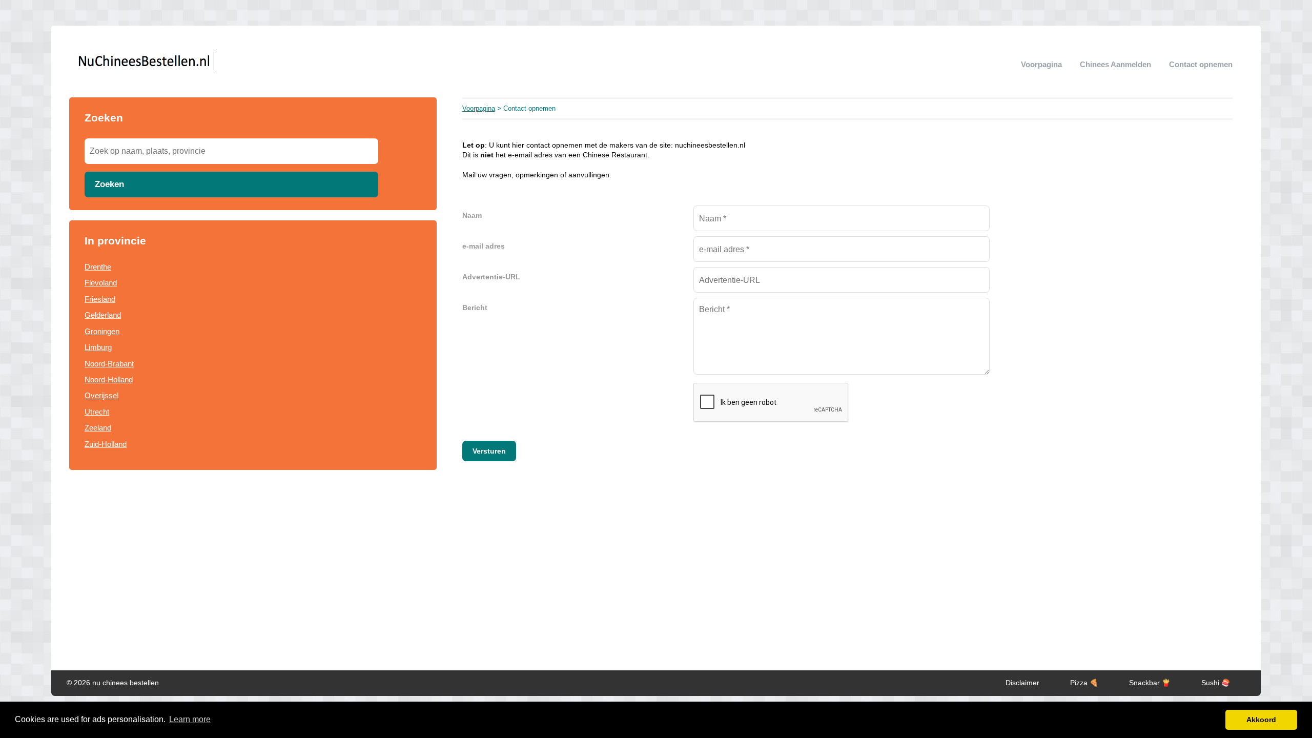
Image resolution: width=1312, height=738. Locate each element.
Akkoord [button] (1261, 719)
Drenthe (98, 266)
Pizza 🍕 (1084, 683)
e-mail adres (483, 246)
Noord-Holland (109, 379)
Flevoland (101, 282)
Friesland (100, 299)
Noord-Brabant (109, 363)
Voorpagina (1041, 64)
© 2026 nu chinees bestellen (113, 683)
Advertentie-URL (491, 277)
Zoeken (109, 184)
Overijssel (101, 395)
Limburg (98, 347)
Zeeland (98, 427)
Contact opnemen (1201, 64)
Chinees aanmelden (1115, 64)
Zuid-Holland (106, 444)
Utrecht (97, 411)
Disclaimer (1022, 683)
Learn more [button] (190, 719)
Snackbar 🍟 (1150, 683)
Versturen (489, 451)
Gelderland (103, 315)
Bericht (474, 308)
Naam (472, 215)
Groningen (102, 331)
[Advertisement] (253, 562)
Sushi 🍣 (1215, 683)
